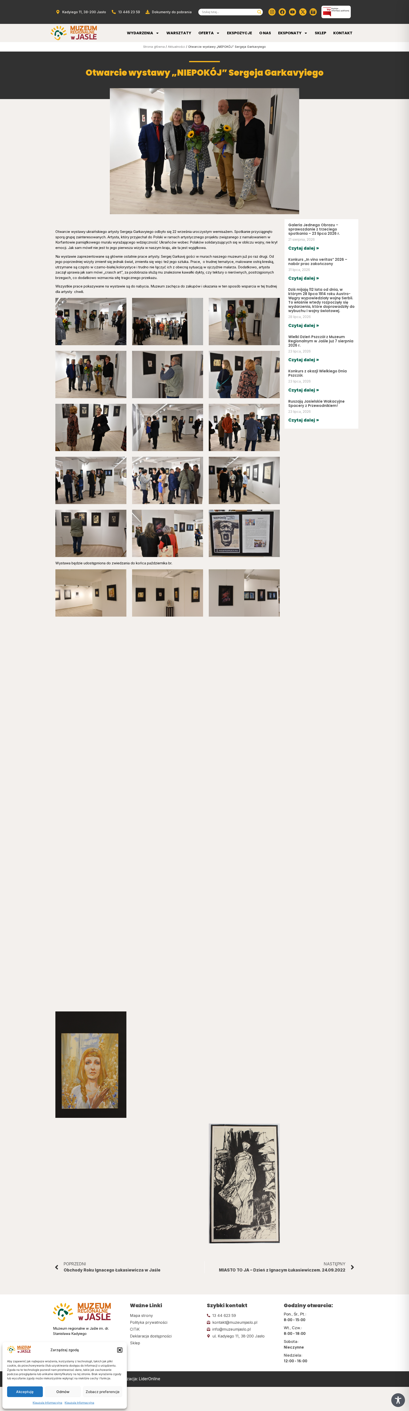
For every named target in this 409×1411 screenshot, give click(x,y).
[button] (119, 1350)
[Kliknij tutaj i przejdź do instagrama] (272, 11)
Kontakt (342, 33)
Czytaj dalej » (303, 248)
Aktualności (176, 46)
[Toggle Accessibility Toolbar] (398, 1400)
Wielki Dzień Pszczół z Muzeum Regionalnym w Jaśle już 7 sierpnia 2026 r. (320, 341)
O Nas (265, 33)
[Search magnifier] (259, 12)
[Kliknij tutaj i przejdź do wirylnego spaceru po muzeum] (313, 11)
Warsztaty (178, 33)
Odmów (62, 1391)
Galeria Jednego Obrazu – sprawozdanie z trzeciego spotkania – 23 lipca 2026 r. (314, 229)
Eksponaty (290, 33)
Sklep (320, 33)
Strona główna (154, 46)
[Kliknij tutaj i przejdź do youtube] (292, 11)
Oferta (206, 33)
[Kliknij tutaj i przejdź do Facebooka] (282, 11)
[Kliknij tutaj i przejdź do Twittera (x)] (302, 11)
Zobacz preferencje (103, 1391)
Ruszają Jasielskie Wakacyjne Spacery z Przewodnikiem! (316, 403)
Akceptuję (25, 1391)
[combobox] (228, 12)
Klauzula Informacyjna (47, 1402)
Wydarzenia (140, 33)
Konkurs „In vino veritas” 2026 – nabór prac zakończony (317, 261)
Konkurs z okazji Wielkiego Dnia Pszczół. (317, 373)
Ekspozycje (239, 33)
